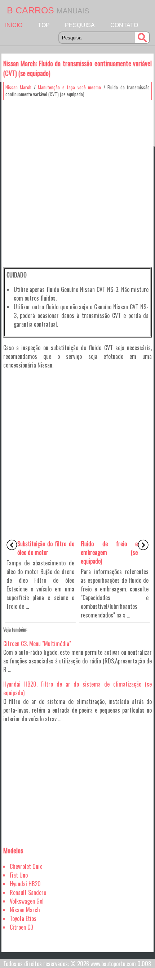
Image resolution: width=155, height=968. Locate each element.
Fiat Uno (19, 875)
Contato (124, 25)
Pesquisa (80, 25)
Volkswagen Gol (27, 901)
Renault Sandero (28, 892)
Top (44, 25)
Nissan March (18, 87)
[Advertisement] (77, 181)
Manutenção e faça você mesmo (69, 87)
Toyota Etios (23, 918)
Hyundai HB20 (25, 883)
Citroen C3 (21, 927)
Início (13, 25)
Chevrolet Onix (26, 866)
